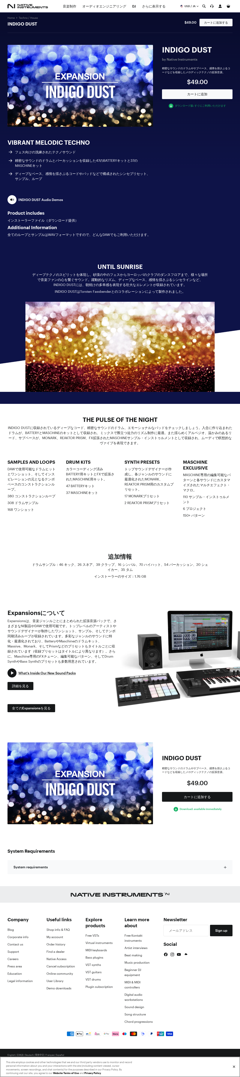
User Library (54, 980)
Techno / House (28, 17)
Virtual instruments (99, 942)
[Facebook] (166, 954)
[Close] (234, 1067)
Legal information (20, 980)
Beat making (133, 955)
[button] (35, 199)
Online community (59, 973)
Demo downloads (58, 988)
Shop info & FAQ (58, 929)
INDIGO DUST (22, 24)
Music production (137, 962)
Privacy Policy (92, 1073)
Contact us (15, 944)
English (11, 1055)
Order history (55, 944)
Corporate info (18, 937)
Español (60, 1055)
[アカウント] (220, 6)
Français (50, 1055)
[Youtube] (179, 954)
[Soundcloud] (185, 954)
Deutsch (29, 1055)
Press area (15, 966)
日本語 (20, 1055)
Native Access (56, 958)
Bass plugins (94, 957)
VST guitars (94, 972)
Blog (11, 929)
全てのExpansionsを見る (31, 708)
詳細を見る (20, 686)
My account (54, 937)
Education (15, 973)
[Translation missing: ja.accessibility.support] (212, 6)
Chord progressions (138, 1021)
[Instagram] (172, 954)
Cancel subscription (60, 966)
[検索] (204, 6)
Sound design (134, 1007)
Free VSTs (92, 935)
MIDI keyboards (96, 950)
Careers (13, 958)
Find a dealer (55, 951)
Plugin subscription (99, 986)
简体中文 (39, 1055)
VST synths (93, 964)
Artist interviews (136, 947)
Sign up (221, 930)
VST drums (93, 979)
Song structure (135, 1014)
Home (11, 17)
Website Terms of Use (66, 1073)
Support (13, 951)
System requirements (31, 867)
